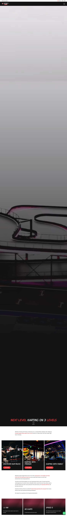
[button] (64, 513)
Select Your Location (5, 0)
